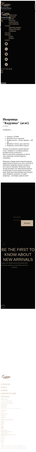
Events (11, 36)
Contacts (7, 40)
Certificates (12, 31)
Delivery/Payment (14, 29)
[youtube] (6, 60)
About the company (15, 27)
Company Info (4, 433)
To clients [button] (7, 25)
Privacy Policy (4, 430)
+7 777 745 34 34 (6, 401)
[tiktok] (6, 65)
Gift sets (11, 18)
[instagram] (6, 55)
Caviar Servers (13, 22)
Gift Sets (3, 417)
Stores (2, 421)
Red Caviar (4, 406)
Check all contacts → (7, 419)
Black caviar (13, 15)
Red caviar (12, 16)
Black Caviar (4, 399)
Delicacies (12, 20)
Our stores (8, 33)
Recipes (11, 38)
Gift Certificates (14, 24)
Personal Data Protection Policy (8, 434)
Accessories (4, 414)
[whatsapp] (6, 45)
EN (2, 72)
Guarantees (4, 405)
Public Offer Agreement (6, 431)
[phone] (6, 50)
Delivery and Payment (7, 403)
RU (2, 70)
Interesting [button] (8, 34)
